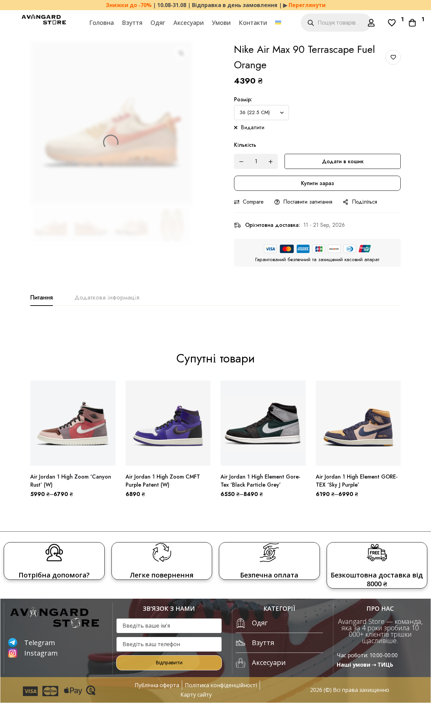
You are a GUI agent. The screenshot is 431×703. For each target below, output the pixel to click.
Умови (221, 23)
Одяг (158, 23)
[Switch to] (278, 22)
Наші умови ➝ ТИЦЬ (365, 664)
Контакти (253, 23)
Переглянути (307, 5)
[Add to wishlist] (393, 57)
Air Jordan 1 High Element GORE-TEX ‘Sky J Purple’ (357, 481)
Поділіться (364, 202)
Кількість (245, 145)
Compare (253, 202)
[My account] (371, 23)
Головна (101, 23)
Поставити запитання (307, 202)
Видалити (252, 127)
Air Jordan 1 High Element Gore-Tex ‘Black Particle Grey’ (260, 481)
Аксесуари (188, 23)
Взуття (132, 23)
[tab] (41, 297)
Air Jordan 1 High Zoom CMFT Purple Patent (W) (163, 481)
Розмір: (243, 99)
